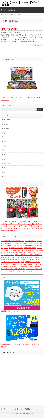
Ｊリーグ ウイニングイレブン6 (9, 271)
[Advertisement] (22, 378)
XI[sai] (29, 264)
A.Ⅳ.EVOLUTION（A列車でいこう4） (29, 243)
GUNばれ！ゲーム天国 (10, 250)
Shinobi (22, 262)
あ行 (5, 133)
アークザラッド (37, 266)
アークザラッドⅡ (6, 269)
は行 (5, 154)
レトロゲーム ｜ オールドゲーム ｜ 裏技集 (22, 3)
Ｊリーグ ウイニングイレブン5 (34, 269)
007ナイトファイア (13, 243)
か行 (5, 137)
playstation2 (7, 128)
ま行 (5, 159)
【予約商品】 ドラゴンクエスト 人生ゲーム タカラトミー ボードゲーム (21, 99)
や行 (5, 167)
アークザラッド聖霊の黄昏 (18, 269)
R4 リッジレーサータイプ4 (10, 257)
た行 (23, 32)
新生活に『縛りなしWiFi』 (10, 311)
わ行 (5, 176)
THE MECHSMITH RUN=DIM (32, 262)
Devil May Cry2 (8, 248)
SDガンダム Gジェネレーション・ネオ (30, 257)
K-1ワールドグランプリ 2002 (29, 252)
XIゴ (32, 264)
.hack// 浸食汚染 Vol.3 (30, 241)
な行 (5, 150)
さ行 (5, 141)
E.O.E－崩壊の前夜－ (17, 248)
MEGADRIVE (7, 120)
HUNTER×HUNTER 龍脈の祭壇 (29, 250)
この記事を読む (36, 45)
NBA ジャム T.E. (19, 255)
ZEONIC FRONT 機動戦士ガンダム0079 (22, 266)
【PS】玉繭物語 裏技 (9, 29)
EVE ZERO (33, 248)
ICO (40, 250)
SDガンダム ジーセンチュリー (12, 262)
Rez (19, 257)
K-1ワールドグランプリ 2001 (13, 252)
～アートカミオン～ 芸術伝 (25, 271)
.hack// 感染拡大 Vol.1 (18, 241)
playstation (17, 32)
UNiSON (12, 264)
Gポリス (19, 250)
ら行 (5, 172)
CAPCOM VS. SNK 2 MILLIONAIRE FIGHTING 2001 (23, 245)
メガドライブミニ (9, 163)
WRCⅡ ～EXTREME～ (21, 264)
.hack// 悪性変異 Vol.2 (7, 241)
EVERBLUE (27, 248)
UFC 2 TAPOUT (5, 264)
